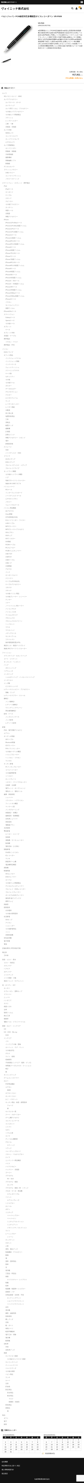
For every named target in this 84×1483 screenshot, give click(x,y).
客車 (7, 1264)
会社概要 (5, 1462)
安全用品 (10, 1393)
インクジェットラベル (13, 358)
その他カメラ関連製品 (13, 114)
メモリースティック (12, 179)
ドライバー (7, 994)
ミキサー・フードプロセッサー (16, 782)
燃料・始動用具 (10, 1313)
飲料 (5, 1424)
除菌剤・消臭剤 (14, 1402)
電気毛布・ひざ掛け (12, 846)
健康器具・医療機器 (12, 816)
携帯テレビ (9, 901)
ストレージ (7, 447)
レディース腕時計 (11, 704)
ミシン (7, 932)
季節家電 (7, 831)
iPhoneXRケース (11, 287)
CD (5, 1029)
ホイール (8, 1206)
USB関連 (8, 566)
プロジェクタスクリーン (13, 621)
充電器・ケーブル (10, 336)
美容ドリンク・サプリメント (14, 981)
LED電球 (8, 910)
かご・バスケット (11, 1099)
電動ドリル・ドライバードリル (14, 1022)
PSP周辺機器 (10, 1084)
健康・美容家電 (9, 794)
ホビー (6, 1081)
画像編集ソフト (10, 160)
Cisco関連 (8, 514)
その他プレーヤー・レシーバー (16, 596)
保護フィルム (10, 308)
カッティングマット (14, 1298)
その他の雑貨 (10, 1371)
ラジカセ (8, 761)
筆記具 (4, 952)
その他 (7, 379)
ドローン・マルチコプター (14, 1154)
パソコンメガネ (10, 612)
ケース (7, 329)
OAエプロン (9, 532)
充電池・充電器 (10, 127)
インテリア (7, 1038)
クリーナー (9, 578)
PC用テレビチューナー (13, 551)
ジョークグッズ (10, 1368)
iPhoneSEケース (11, 274)
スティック (11, 1145)
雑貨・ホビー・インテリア (11, 1026)
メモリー (8, 502)
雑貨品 (7, 1408)
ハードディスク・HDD (13, 453)
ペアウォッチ (8, 671)
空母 (7, 1322)
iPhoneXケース (10, 299)
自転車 (6, 1344)
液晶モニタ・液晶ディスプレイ (14, 645)
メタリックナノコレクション (17, 1227)
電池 (5, 944)
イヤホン (8, 302)
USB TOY (8, 554)
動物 (7, 1255)
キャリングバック (11, 1362)
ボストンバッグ (10, 668)
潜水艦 (7, 1310)
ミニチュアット (12, 1224)
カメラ (4, 93)
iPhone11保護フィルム (13, 238)
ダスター (8, 386)
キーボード (9, 192)
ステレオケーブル (13, 1194)
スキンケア (7, 966)
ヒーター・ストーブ (12, 834)
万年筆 (6, 955)
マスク (11, 1399)
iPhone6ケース (10, 247)
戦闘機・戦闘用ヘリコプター (15, 1289)
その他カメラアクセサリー (14, 111)
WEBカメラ (9, 133)
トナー (7, 603)
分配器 (7, 410)
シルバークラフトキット (15, 1301)
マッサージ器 (10, 806)
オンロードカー (10, 1096)
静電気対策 (9, 444)
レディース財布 (10, 723)
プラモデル (9, 1176)
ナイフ (7, 1157)
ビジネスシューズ (11, 686)
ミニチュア (9, 1212)
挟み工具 (7, 1016)
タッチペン (9, 207)
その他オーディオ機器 (13, 751)
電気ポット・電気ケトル (13, 791)
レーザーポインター (12, 404)
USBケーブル (10, 560)
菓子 (5, 1421)
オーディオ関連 (9, 736)
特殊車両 (8, 1316)
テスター (8, 395)
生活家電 (7, 916)
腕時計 (6, 698)
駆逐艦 (7, 1341)
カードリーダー (10, 148)
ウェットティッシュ (12, 367)
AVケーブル (9, 739)
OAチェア (8, 535)
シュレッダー (10, 926)
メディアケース (10, 633)
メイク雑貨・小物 (10, 978)
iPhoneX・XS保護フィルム (14, 284)
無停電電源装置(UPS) (12, 642)
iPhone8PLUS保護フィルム (14, 265)
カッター (7, 988)
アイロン (8, 923)
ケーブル (8, 195)
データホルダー (10, 389)
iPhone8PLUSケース (12, 262)
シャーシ (10, 1237)
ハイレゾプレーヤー (12, 754)
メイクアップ (8, 975)
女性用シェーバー (11, 819)
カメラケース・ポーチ (13, 102)
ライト (7, 1231)
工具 (7, 419)
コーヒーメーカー (11, 770)
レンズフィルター (11, 121)
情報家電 (7, 849)
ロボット (8, 1243)
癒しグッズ (9, 1319)
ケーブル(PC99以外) (12, 581)
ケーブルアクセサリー (13, 584)
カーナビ (8, 880)
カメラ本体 (7, 130)
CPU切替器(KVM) (11, 517)
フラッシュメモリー (11, 169)
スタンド (8, 198)
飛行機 (7, 1337)
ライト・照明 (10, 1056)
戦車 (7, 1286)
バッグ (6, 665)
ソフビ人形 (9, 1133)
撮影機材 (8, 157)
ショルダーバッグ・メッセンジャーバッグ (20, 677)
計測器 (7, 431)
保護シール (9, 210)
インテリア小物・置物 (13, 1044)
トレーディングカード (13, 1151)
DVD (7, 1035)
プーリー (8, 1172)
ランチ (7, 1377)
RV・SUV (10, 1179)
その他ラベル (10, 383)
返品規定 (5, 1473)
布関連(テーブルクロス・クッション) (18, 1066)
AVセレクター (10, 874)
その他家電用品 (10, 929)
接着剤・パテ (10, 1292)
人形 (7, 1246)
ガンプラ (10, 1185)
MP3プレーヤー (10, 526)
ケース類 (8, 373)
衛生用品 (10, 1396)
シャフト (8, 1127)
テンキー (8, 599)
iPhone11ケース (11, 235)
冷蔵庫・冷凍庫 (10, 785)
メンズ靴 (7, 683)
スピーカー (9, 201)
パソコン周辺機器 (10, 508)
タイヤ (7, 1136)
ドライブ (7, 456)
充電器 (7, 213)
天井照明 (7, 828)
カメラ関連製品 (9, 145)
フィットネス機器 (11, 803)
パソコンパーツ (9, 486)
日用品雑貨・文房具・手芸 (14, 1295)
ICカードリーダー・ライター (15, 520)
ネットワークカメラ (12, 139)
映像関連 (7, 871)
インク (7, 572)
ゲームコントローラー (11, 1078)
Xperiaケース (10, 320)
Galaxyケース (10, 317)
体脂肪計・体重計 (11, 813)
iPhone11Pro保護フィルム (14, 232)
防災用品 (8, 1389)
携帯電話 (7, 339)
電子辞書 (7, 941)
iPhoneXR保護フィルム (13, 290)
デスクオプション (11, 392)
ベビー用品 (9, 1374)
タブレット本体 (9, 333)
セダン (7, 1130)
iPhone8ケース (10, 268)
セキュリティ (10, 376)
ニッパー (7, 997)
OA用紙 (8, 541)
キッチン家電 (8, 764)
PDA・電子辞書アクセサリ (13, 730)
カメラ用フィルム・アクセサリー (16, 108)
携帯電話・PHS (9, 345)
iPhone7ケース (10, 256)
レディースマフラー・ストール (14, 695)
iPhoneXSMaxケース (12, 293)
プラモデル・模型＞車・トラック (16, 1188)
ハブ (7, 477)
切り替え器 (9, 413)
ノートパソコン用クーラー (14, 606)
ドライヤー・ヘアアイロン (14, 800)
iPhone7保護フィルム (12, 259)
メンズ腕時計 (10, 701)
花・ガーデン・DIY (8, 985)
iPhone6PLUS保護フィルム (14, 244)
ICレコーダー (10, 855)
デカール (8, 1142)
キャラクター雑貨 (11, 1356)
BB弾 (9, 1090)
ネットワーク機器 (10, 471)
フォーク (10, 1105)
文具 (7, 1383)
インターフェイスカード (13, 493)
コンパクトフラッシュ (13, 176)
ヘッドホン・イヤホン (13, 758)
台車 (5, 1009)
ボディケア (7, 972)
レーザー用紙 (10, 407)
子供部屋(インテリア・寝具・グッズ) (18, 1062)
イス (7, 1041)
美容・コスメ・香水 (9, 959)
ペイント (8, 1197)
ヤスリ (6, 1003)
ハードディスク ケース (13, 496)
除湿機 (7, 843)
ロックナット (10, 1240)
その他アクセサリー (12, 204)
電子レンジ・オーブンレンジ (15, 788)
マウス (7, 627)
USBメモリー (10, 173)
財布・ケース (8, 714)
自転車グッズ (10, 1350)
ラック (7, 401)
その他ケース (10, 323)
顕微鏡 (7, 163)
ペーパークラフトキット (15, 1304)
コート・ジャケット (11, 659)
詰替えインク (10, 434)
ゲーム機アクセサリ (12, 1117)
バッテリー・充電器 (12, 1169)
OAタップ (8, 919)
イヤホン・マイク (11, 342)
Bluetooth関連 (10, 742)
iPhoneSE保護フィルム (13, 278)
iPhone (6, 219)
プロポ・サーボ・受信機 (13, 1191)
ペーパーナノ (11, 1218)
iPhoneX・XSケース (12, 281)
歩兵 (7, 1307)
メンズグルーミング (12, 809)
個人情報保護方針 (8, 1469)
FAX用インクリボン (12, 852)
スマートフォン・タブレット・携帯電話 (16, 183)
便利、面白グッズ (11, 1249)
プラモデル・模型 (11, 1182)
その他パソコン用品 (12, 593)
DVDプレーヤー (10, 877)
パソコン (5, 349)
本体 (7, 1347)
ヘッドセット (10, 624)
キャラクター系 (10, 1111)
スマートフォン (9, 314)
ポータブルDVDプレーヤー (14, 895)
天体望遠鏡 (9, 154)
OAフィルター (10, 538)
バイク (7, 1163)
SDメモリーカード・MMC (13, 96)
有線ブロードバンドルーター (15, 480)
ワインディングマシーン (13, 708)
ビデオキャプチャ (11, 499)
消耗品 (7, 422)
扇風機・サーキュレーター (14, 840)
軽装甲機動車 (10, 1331)
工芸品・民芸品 (10, 1273)
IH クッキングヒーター (13, 767)
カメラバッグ (10, 105)
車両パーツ (9, 1328)
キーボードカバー (11, 575)
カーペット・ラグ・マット (14, 1047)
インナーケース (10, 364)
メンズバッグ (8, 674)
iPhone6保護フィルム (12, 250)
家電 (3, 727)
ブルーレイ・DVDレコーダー (15, 889)
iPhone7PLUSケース (12, 253)
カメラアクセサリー (11, 99)
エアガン (8, 1087)
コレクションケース (12, 1121)
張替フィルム (8, 1012)
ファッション (6, 653)
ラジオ (7, 858)
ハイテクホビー (10, 1166)
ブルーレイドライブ (12, 468)
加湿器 (7, 837)
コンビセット (10, 1124)
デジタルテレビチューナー (14, 886)
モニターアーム (10, 636)
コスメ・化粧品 (9, 962)
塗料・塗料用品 (10, 1261)
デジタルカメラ (9, 166)
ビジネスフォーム (11, 398)
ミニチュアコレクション (15, 1221)
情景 (7, 1276)
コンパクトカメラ (11, 136)
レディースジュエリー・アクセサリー (17, 689)
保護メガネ (7, 1006)
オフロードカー (10, 1093)
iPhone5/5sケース (10, 311)
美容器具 (8, 822)
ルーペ (7, 1380)
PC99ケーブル (10, 544)
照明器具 (7, 907)
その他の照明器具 (11, 913)
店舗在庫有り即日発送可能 (11, 948)
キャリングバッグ (10, 1075)
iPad (5, 186)
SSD (7, 450)
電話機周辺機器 (10, 864)
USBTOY (8, 557)
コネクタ (8, 587)
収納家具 (8, 1059)
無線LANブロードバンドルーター (15, 648)
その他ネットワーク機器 (13, 474)
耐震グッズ (9, 425)
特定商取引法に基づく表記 (11, 1466)
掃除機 (6, 868)
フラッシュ (9, 118)
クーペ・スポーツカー (13, 1114)
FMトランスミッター (12, 748)
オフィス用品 (8, 355)
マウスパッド (10, 630)
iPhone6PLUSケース (12, 241)
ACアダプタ (9, 511)
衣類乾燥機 (9, 935)
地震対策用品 (10, 416)
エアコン (7, 733)
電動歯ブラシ (10, 825)
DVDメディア (10, 462)
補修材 (6, 1019)
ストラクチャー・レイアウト (17, 1279)
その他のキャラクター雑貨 (16, 1359)
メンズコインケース (12, 717)
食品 (3, 1415)
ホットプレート (10, 779)
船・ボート (9, 1325)
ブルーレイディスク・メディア (16, 465)
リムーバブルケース (12, 505)
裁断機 (7, 428)
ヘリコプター (10, 1203)
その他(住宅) (9, 1050)
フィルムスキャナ (11, 615)
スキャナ (8, 590)
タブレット (7, 326)
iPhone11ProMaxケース (13, 223)
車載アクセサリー (11, 216)
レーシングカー (10, 1234)
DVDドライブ (8, 352)
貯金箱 (7, 1386)
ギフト (6, 1418)
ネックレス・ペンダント (12, 662)
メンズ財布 (9, 720)
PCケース (8, 489)
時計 (7, 1069)
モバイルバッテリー (12, 305)
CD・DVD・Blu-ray (10, 1032)
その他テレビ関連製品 (13, 883)
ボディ (7, 1209)
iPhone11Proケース (12, 229)
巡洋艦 (7, 1270)
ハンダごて (7, 1000)
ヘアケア (7, 969)
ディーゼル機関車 (11, 1139)
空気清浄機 (7, 938)
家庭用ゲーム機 (10, 861)
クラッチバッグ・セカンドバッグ (15, 656)
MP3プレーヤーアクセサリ (14, 529)
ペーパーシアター (13, 1215)
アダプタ (8, 569)
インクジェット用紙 (12, 361)
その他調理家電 (10, 773)
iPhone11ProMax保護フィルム (15, 226)
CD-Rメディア (10, 459)
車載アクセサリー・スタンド (15, 438)
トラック (8, 1148)
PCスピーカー (10, 548)
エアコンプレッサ (13, 1200)
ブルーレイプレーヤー (13, 892)
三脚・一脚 (9, 124)
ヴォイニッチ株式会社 (15, 8)
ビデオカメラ (10, 142)
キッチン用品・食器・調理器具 (16, 1102)
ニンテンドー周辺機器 (13, 1160)
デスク (7, 1053)
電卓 (7, 441)
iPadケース (9, 189)
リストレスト (10, 639)
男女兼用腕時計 (10, 711)
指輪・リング (10, 692)
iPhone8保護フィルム (12, 271)
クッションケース (11, 1365)
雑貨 (5, 1353)
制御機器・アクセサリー (13, 1252)
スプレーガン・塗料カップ (13, 991)
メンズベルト (8, 680)
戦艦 (7, 1282)
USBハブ (8, 563)
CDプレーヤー (10, 745)
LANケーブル (10, 523)
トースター (9, 776)
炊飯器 (6, 904)
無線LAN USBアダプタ (13, 483)
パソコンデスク (10, 609)
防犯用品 (8, 1405)
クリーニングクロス (12, 370)
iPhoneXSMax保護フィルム (14, 296)
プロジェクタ (10, 618)
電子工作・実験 (10, 1334)
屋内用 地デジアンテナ (13, 898)
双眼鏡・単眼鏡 (10, 151)
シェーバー (9, 797)
